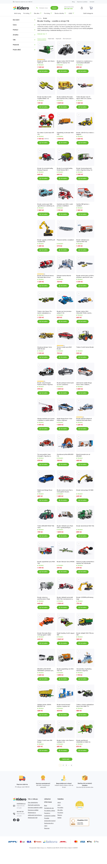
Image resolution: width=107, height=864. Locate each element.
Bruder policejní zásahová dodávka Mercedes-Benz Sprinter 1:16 (84, 419)
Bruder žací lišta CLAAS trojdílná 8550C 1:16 (44, 97)
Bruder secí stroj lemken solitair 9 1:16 (64, 312)
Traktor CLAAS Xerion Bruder (85, 347)
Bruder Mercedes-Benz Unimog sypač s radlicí (44, 634)
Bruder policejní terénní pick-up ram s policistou (65, 383)
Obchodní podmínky (34, 805)
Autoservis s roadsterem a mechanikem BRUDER (84, 62)
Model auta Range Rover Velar (44, 491)
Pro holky (26, 13)
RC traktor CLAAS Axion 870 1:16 (45, 133)
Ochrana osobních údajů (35, 807)
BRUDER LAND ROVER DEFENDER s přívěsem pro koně (45, 669)
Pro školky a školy (49, 810)
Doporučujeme (41, 38)
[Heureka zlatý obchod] (79, 805)
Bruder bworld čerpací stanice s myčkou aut (63, 705)
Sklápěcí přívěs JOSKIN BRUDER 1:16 (44, 705)
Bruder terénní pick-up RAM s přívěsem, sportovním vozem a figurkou (85, 276)
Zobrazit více (41, 34)
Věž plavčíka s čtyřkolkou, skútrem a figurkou (84, 669)
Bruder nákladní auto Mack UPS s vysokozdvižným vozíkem (65, 526)
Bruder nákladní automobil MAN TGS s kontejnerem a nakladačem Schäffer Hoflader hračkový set (65, 598)
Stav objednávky (33, 802)
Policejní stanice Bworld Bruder (64, 276)
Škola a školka (59, 13)
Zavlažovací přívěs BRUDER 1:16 (65, 455)
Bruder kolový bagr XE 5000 (84, 490)
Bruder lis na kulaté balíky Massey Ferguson (45, 169)
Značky (39, 18)
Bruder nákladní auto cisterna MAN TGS (82, 240)
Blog (73, 2)
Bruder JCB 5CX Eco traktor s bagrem (85, 133)
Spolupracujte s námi (49, 824)
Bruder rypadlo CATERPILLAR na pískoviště (46, 240)
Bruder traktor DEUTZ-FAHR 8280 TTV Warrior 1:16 (65, 62)
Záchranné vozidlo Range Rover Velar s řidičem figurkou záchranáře (84, 383)
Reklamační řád (32, 817)
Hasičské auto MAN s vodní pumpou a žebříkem (65, 205)
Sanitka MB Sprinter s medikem (82, 205)
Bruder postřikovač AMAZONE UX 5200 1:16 (83, 741)
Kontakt (92, 2)
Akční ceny (17, 13)
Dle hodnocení (67, 38)
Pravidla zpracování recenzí (49, 819)
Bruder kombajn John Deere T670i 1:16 (45, 62)
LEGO (70, 13)
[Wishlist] (39, 43)
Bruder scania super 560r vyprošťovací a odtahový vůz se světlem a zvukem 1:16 (46, 205)
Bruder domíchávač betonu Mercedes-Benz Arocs (45, 276)
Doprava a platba (82, 2)
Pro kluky (47, 13)
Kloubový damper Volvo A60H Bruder (44, 348)
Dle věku (36, 13)
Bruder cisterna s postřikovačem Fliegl (43, 598)
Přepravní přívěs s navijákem (65, 240)
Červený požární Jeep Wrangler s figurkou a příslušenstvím (44, 455)
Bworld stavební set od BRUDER (83, 455)
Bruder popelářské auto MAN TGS (46, 562)
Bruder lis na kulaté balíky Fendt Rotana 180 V (64, 169)
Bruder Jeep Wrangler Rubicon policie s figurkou (45, 383)
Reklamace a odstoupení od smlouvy (35, 814)
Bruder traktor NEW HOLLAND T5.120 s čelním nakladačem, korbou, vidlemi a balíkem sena (85, 312)
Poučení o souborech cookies (49, 814)
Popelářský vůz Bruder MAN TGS (65, 133)
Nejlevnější (51, 38)
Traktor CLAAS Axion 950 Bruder (44, 741)
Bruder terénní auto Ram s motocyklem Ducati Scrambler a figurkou (65, 491)
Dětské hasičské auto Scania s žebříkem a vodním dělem (45, 419)
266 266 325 (68, 9)
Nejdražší (58, 38)
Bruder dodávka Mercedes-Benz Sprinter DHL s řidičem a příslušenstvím (66, 97)
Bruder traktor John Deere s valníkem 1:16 (65, 741)
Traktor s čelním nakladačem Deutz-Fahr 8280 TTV (85, 705)
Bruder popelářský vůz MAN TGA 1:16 (65, 669)
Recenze (46, 828)
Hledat (54, 8)
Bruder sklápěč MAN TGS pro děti (85, 634)
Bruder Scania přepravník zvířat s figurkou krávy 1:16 (84, 169)
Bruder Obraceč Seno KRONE (65, 561)
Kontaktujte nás (49, 808)
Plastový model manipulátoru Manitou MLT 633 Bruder (85, 562)
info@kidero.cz (21, 803)
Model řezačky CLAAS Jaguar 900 (66, 634)
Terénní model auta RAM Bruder (64, 348)
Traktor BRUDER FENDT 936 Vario (45, 526)
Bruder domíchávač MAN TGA (85, 526)
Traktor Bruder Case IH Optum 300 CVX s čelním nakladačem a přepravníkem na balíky (85, 97)
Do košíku (44, 71)
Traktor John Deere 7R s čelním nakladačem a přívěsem (44, 312)
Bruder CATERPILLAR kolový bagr (84, 598)
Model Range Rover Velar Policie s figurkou (64, 419)
